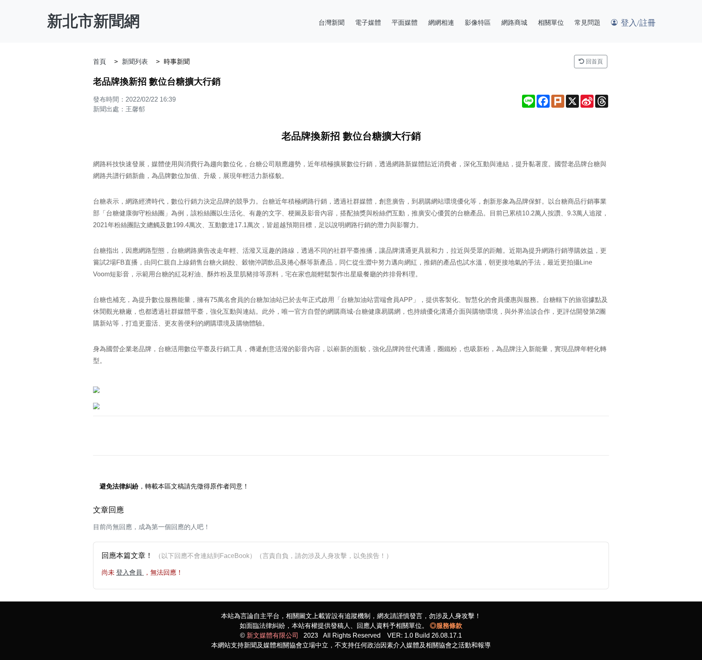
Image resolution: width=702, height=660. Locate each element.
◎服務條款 (446, 625)
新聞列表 (135, 61)
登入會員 (130, 572)
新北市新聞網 (93, 21)
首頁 (99, 61)
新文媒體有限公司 (273, 635)
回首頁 (593, 61)
